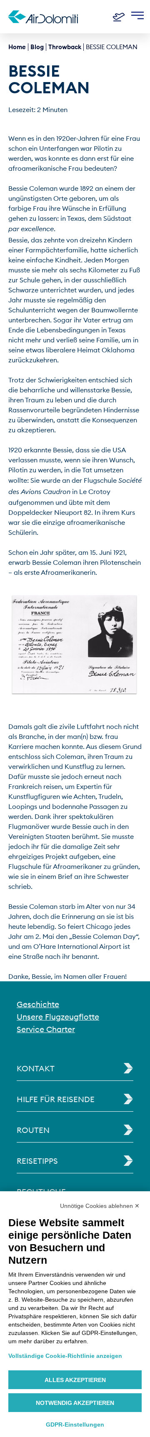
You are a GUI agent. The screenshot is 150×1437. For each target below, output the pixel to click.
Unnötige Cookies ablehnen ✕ (100, 1205)
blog (37, 47)
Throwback (64, 47)
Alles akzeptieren (75, 1380)
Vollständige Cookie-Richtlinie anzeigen (65, 1355)
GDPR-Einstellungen (75, 1424)
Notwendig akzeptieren (75, 1403)
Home (17, 47)
